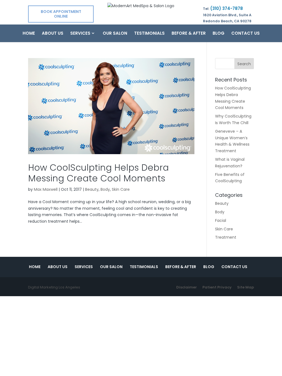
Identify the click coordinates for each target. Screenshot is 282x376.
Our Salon (115, 33)
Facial (220, 220)
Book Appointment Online (61, 14)
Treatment (225, 237)
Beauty (92, 189)
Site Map (245, 287)
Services (80, 33)
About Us (52, 33)
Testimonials (149, 33)
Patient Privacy (217, 287)
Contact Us (245, 33)
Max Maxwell (46, 189)
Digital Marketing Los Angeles (54, 287)
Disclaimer (186, 287)
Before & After (189, 33)
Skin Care (121, 189)
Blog (218, 33)
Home (29, 33)
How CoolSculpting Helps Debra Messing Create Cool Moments (98, 172)
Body (105, 189)
